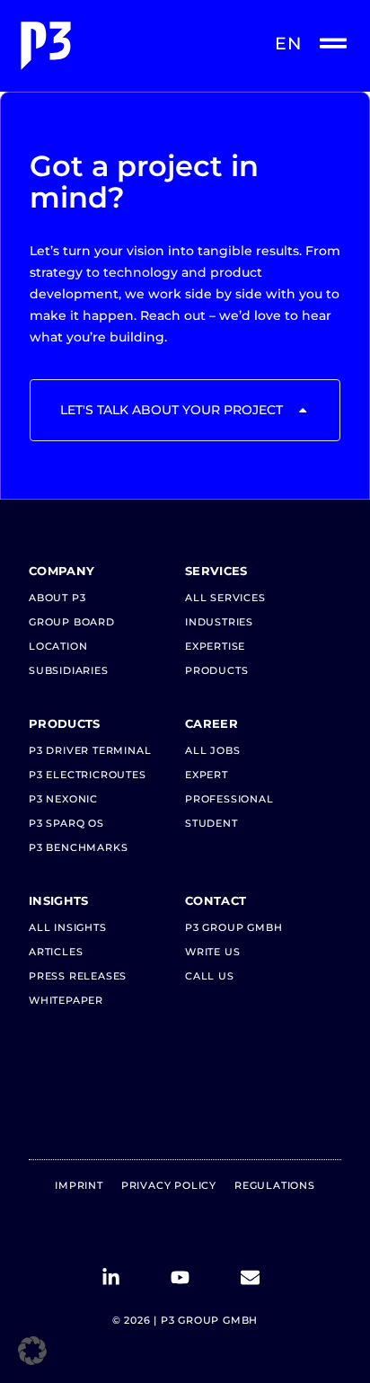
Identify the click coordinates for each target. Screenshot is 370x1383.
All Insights (68, 927)
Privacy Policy (168, 1185)
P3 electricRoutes (87, 774)
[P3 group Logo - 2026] (99, 45)
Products (216, 670)
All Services (225, 597)
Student (211, 823)
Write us (212, 951)
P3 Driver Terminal (90, 750)
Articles (56, 951)
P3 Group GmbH (233, 927)
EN (288, 43)
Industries (219, 622)
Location (58, 646)
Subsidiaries (69, 670)
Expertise (215, 646)
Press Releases (78, 976)
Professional (229, 799)
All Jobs (212, 750)
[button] (32, 1350)
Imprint (79, 1185)
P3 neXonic (63, 799)
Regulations (274, 1185)
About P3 (57, 597)
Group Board (72, 622)
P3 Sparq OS (66, 823)
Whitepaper (66, 1000)
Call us (209, 976)
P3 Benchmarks (78, 847)
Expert (206, 774)
